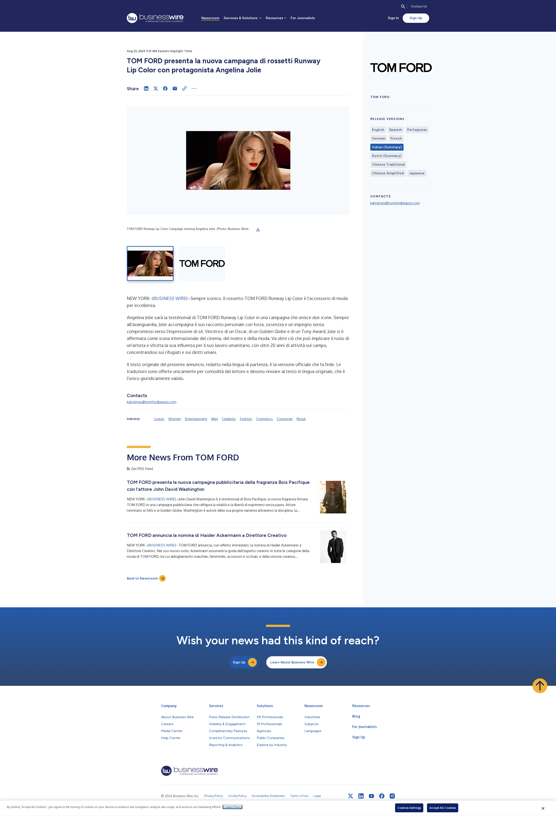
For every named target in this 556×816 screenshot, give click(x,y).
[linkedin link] (361, 796)
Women (174, 419)
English (378, 130)
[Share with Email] (174, 88)
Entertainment (196, 419)
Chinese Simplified (388, 173)
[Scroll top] (540, 685)
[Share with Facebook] (165, 88)
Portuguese (417, 130)
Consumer (285, 419)
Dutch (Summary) (386, 156)
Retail (301, 419)
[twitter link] (350, 796)
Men (214, 419)
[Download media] (258, 229)
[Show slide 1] (150, 263)
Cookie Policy (232, 807)
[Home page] (155, 18)
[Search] (403, 6)
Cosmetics (264, 419)
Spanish (395, 130)
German (378, 138)
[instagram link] (392, 796)
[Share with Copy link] (184, 88)
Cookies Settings (409, 807)
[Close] (543, 808)
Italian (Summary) (387, 147)
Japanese (417, 173)
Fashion (246, 419)
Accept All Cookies (442, 807)
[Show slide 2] (202, 263)
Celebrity (229, 419)
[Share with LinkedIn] (146, 88)
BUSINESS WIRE (170, 298)
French (396, 138)
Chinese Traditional (388, 165)
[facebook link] (381, 796)
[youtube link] (371, 796)
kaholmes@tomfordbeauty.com (151, 402)
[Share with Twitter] (155, 88)
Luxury (159, 419)
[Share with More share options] (193, 88)
